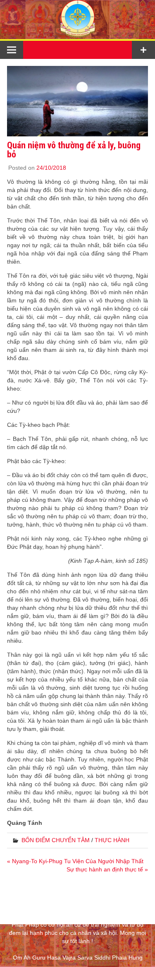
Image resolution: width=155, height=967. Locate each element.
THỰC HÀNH (112, 840)
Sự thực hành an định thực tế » (107, 869)
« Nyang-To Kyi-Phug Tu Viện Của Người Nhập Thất (75, 861)
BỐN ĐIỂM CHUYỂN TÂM (55, 840)
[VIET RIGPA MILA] (77, 35)
